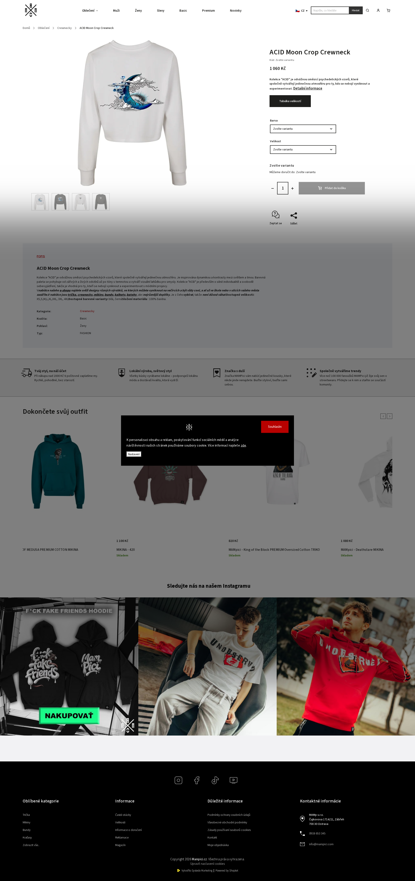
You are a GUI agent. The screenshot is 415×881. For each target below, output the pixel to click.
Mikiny (26, 822)
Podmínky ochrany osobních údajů (229, 815)
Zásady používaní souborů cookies (229, 830)
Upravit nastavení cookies (207, 864)
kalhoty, (120, 295)
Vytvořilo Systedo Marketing (197, 871)
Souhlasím (275, 427)
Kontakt (212, 837)
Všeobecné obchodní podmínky (227, 822)
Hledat (355, 10)
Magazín (120, 845)
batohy (132, 295)
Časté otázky (123, 815)
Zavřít (357, 231)
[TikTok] (215, 780)
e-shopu (65, 290)
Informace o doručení (128, 830)
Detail (91, 543)
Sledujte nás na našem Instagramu (209, 586)
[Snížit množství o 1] (273, 188)
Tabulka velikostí (290, 101)
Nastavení (134, 454)
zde (243, 445)
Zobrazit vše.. (31, 845)
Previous (384, 416)
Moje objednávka (218, 845)
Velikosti (120, 822)
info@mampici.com (321, 844)
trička (72, 295)
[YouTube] (233, 780)
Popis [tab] (41, 256)
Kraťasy (27, 837)
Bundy (26, 830)
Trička (26, 815)
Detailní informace (307, 88)
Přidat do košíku (335, 188)
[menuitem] (93, 11)
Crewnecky (87, 311)
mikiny (98, 295)
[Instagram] (178, 780)
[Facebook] (197, 780)
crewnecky (85, 295)
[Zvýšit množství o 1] (292, 188)
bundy (109, 295)
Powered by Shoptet (226, 871)
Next (390, 416)
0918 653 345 (317, 833)
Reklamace (122, 837)
